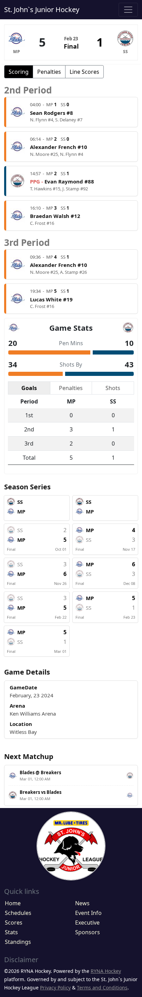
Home (13, 903)
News (82, 903)
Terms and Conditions (102, 987)
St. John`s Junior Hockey (41, 9)
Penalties (49, 72)
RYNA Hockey (106, 971)
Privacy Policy (55, 987)
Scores (13, 922)
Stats (11, 932)
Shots (112, 388)
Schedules (18, 913)
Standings (18, 942)
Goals (29, 388)
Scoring (19, 72)
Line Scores (84, 72)
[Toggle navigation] (128, 10)
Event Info (88, 913)
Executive (87, 922)
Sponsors (87, 932)
